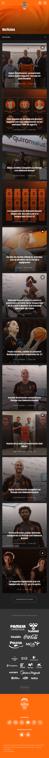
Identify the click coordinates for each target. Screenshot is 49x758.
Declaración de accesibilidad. (25, 747)
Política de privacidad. (37, 745)
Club (20, 267)
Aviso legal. (26, 745)
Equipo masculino (20, 83)
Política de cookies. (10, 747)
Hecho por (9, 751)
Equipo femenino (19, 175)
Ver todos (24, 687)
